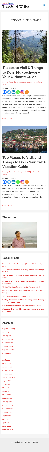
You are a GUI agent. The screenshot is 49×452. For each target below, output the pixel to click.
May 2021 (5, 419)
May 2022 (5, 388)
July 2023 (5, 356)
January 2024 (7, 336)
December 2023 (8, 339)
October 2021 (7, 412)
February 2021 (7, 429)
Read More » (7, 118)
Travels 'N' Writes (16, 6)
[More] (27, 92)
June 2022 (6, 384)
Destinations (37, 82)
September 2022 (8, 377)
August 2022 (6, 381)
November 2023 (8, 342)
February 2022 (7, 398)
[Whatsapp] (18, 92)
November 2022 (8, 370)
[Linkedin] (13, 92)
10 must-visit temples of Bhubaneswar (16, 296)
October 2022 (7, 374)
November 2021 (8, 409)
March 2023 (6, 363)
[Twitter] (9, 92)
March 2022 (6, 395)
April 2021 (6, 423)
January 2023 (7, 367)
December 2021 (8, 405)
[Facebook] (5, 92)
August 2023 (7, 353)
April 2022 (6, 391)
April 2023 (6, 360)
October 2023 (7, 346)
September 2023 (8, 350)
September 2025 (8, 329)
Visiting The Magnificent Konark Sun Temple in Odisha (22, 287)
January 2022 (7, 402)
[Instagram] (22, 92)
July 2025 (5, 332)
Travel (4, 84)
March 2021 (6, 426)
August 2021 (6, 416)
